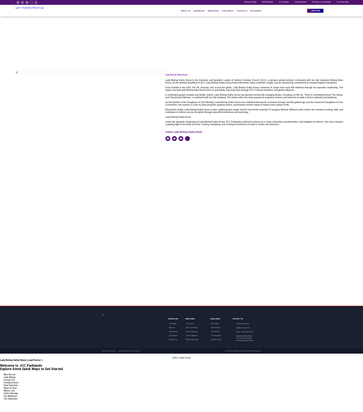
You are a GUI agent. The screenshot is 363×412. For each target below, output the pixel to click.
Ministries (213, 11)
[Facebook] (17, 2)
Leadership (199, 11)
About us (185, 11)
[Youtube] (27, 2)
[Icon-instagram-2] (31, 2)
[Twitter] (22, 2)
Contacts (242, 11)
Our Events (228, 11)
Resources (255, 11)
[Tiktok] (36, 2)
